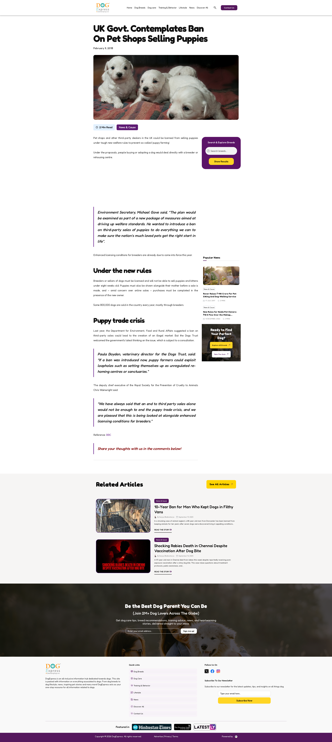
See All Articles (219, 484)
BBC (108, 434)
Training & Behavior (167, 7)
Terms (175, 736)
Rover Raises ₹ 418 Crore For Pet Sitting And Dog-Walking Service (219, 295)
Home (129, 7)
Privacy (167, 736)
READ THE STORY (163, 529)
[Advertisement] (145, 183)
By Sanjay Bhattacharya (165, 517)
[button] (215, 7)
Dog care (152, 7)
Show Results (221, 161)
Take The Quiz (219, 354)
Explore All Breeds (219, 345)
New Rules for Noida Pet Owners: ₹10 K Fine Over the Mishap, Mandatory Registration (220, 313)
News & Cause (127, 127)
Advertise (158, 736)
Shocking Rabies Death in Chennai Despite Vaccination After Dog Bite (190, 548)
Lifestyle (183, 7)
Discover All (202, 7)
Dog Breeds (139, 7)
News (192, 7)
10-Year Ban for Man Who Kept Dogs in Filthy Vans (193, 509)
